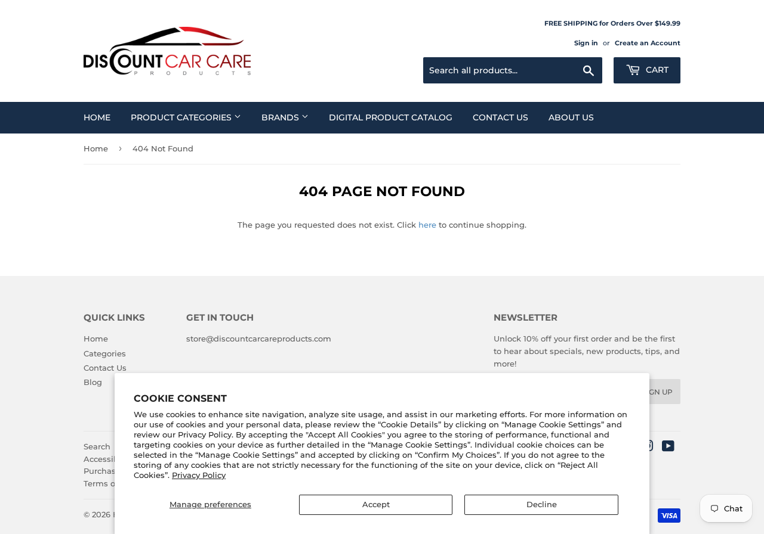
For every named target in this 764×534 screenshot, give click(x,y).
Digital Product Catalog (390, 117)
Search (97, 446)
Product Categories (182, 117)
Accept (376, 504)
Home (97, 117)
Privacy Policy (199, 475)
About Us (571, 117)
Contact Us (500, 117)
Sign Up (657, 391)
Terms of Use (109, 483)
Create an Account (647, 43)
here (427, 224)
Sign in (586, 43)
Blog (93, 382)
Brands (281, 117)
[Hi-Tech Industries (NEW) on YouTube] (668, 447)
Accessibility (108, 459)
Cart (655, 69)
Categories (105, 353)
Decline (541, 504)
